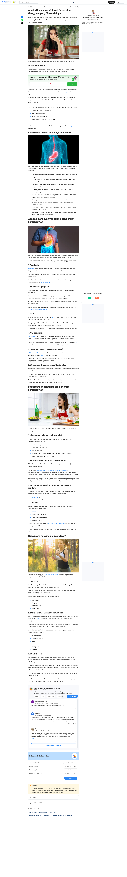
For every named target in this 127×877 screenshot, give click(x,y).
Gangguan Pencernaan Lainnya (46, 6)
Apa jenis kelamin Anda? (35, 762)
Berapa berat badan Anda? (36, 773)
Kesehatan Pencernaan (33, 6)
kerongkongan (63, 92)
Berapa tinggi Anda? (34, 769)
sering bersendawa (46, 282)
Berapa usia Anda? (34, 766)
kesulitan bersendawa (51, 574)
